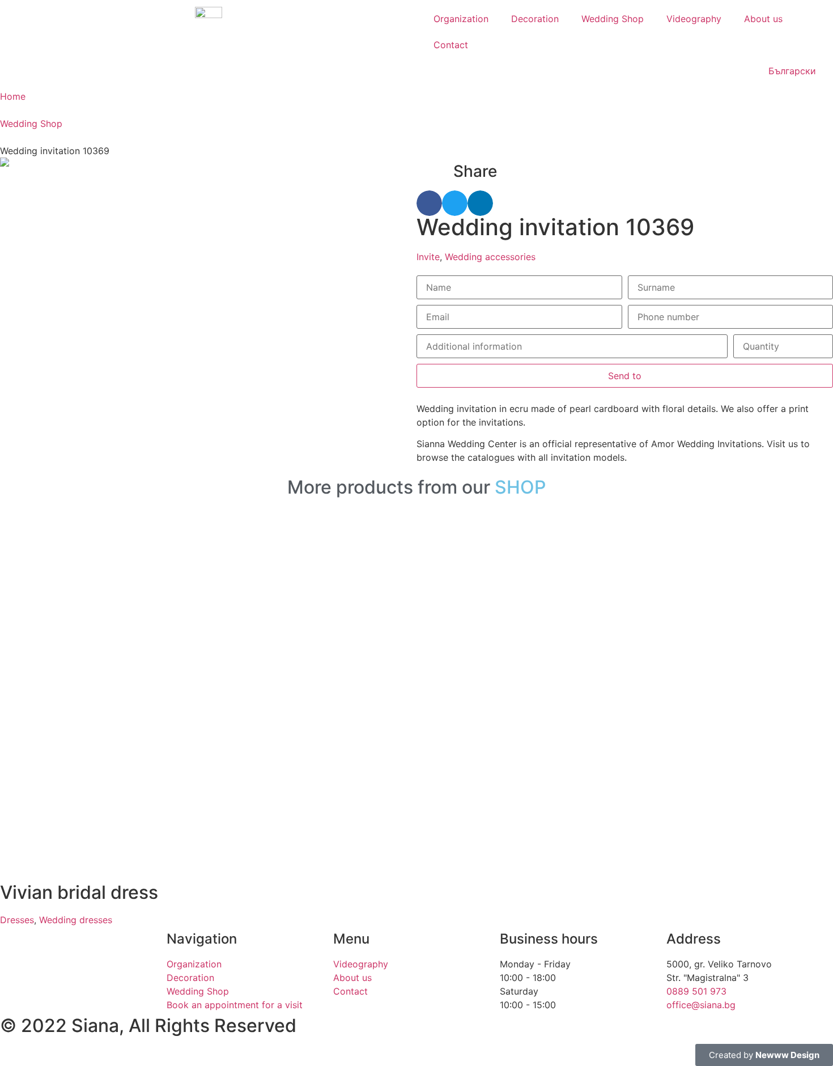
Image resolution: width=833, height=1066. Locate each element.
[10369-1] (208, 162)
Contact (451, 44)
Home (13, 96)
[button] (429, 203)
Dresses (17, 919)
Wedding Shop (612, 18)
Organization (461, 18)
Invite (428, 256)
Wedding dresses (75, 919)
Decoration (535, 18)
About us (763, 18)
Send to (624, 375)
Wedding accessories (490, 256)
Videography (693, 18)
